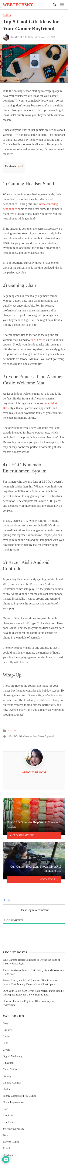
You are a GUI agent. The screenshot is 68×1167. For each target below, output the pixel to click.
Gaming (7, 1076)
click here (36, 339)
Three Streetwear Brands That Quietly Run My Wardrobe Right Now (33, 972)
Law (5, 1109)
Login (6, 900)
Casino (7, 15)
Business (7, 1030)
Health (6, 1089)
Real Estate (9, 1122)
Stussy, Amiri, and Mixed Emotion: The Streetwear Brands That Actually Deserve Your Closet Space (30, 982)
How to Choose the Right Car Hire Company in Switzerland (28, 1003)
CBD (5, 1043)
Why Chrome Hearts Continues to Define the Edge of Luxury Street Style (31, 961)
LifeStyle (8, 1115)
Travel (6, 1148)
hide (20, 166)
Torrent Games (11, 1141)
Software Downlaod (13, 1128)
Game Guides (10, 1069)
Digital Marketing (12, 1056)
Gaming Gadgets (12, 1082)
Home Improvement (13, 1102)
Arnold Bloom (23, 37)
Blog (5, 1023)
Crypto (6, 1049)
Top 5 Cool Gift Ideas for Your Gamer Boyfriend (32, 736)
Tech (5, 1135)
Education (8, 1062)
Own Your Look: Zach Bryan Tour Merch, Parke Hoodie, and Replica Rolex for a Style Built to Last (33, 992)
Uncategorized (10, 1155)
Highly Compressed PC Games (19, 1095)
